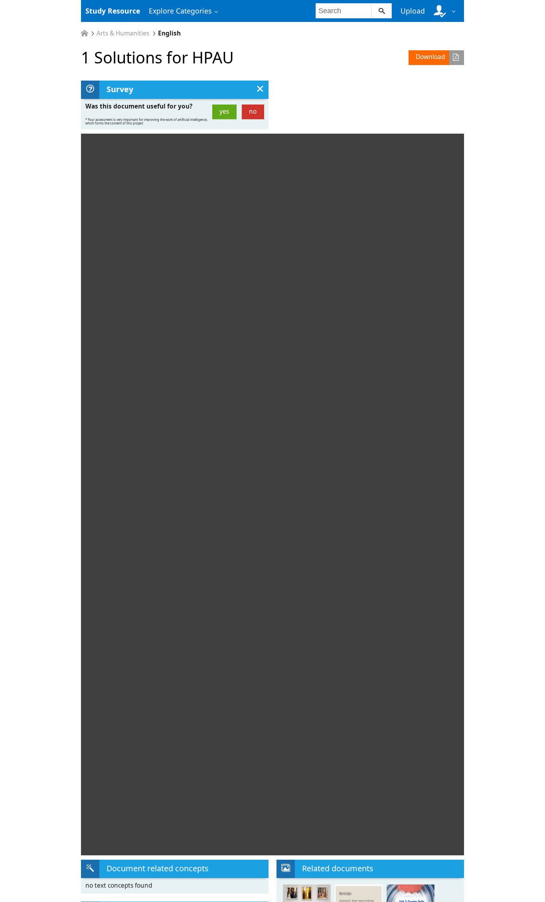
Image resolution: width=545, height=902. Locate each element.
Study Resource (112, 11)
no (253, 111)
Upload (413, 11)
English (169, 33)
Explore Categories (180, 11)
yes (224, 111)
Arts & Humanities (123, 33)
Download (430, 57)
